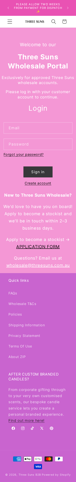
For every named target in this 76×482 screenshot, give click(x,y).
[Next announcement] (67, 7)
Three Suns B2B (30, 474)
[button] (9, 21)
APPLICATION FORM (38, 246)
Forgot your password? (24, 154)
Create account (38, 183)
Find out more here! (26, 420)
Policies (15, 314)
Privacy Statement (24, 336)
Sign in (38, 172)
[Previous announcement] (8, 7)
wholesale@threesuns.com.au (38, 265)
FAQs (12, 293)
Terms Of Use (20, 346)
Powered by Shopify (56, 474)
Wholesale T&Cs (22, 304)
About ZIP (17, 357)
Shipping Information (26, 325)
